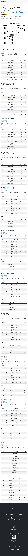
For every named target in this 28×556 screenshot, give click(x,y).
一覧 (3, 6)
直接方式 (4, 52)
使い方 (14, 509)
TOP (14, 511)
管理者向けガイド (14, 518)
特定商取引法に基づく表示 (14, 546)
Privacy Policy (13, 514)
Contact (20, 514)
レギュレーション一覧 (14, 519)
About (7, 514)
